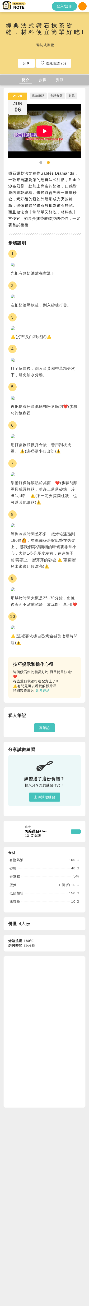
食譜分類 (56, 95)
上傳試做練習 (44, 797)
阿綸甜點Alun (36, 833)
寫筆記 (44, 728)
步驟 (43, 80)
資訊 (60, 80)
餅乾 (72, 95)
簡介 (25, 80)
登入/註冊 (64, 6)
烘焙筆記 (38, 95)
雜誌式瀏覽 (45, 45)
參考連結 (43, 690)
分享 (26, 63)
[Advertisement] (44, 1031)
